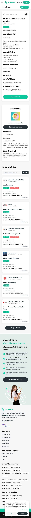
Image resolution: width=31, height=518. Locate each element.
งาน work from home (16, 496)
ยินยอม (22, 513)
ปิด (11, 513)
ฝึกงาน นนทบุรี (16, 482)
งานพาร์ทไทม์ (5, 498)
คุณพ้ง (10, 204)
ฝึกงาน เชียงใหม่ (6, 482)
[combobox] (12, 172)
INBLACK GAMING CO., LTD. (16, 302)
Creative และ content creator (13, 209)
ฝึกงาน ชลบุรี (18, 485)
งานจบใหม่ (5, 496)
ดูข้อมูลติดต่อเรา (8, 421)
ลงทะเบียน (26, 2)
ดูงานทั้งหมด (16, 328)
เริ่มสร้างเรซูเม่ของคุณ (15, 379)
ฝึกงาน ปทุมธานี (6, 488)
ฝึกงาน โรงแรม (6, 473)
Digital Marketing (9, 283)
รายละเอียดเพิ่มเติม (23, 510)
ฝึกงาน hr (25, 473)
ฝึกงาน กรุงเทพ (23, 480)
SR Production (12, 253)
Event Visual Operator (11, 258)
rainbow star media (15, 123)
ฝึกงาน (4, 480)
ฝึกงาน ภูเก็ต (16, 488)
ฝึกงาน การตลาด (15, 467)
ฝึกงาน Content (6, 470)
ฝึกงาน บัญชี (5, 467)
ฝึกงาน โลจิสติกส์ (16, 473)
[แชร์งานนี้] (26, 14)
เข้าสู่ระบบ (19, 2)
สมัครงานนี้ (26, 7)
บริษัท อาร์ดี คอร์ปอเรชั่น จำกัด (16, 180)
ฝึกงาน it (4, 476)
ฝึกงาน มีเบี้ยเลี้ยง (12, 480)
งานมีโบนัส (14, 498)
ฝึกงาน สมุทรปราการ (7, 485)
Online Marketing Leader (12, 234)
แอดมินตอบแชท (8, 185)
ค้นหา (26, 172)
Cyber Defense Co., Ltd (15, 277)
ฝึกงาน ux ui (16, 470)
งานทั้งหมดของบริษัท (16, 127)
